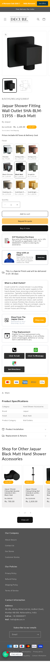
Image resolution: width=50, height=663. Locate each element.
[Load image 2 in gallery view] (25, 85)
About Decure (11, 540)
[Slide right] (30, 513)
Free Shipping (14, 130)
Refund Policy (11, 579)
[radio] (8, 152)
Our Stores (9, 551)
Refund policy (26, 652)
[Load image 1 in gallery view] (10, 85)
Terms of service (11, 655)
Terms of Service (12, 590)
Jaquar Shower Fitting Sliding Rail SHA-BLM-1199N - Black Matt (33, 492)
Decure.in (16, 652)
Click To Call (14, 356)
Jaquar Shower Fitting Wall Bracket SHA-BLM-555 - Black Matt (12, 492)
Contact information (39, 655)
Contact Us (9, 545)
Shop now (39, 320)
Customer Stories (12, 557)
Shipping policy (24, 655)
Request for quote (25, 221)
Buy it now (25, 228)
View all (25, 520)
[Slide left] (19, 513)
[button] (5, 19)
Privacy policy (38, 652)
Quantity (5, 200)
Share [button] (7, 393)
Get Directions (14, 369)
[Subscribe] (38, 635)
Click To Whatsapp (35, 356)
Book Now (41, 257)
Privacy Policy (10, 573)
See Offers (42, 3)
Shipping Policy (11, 585)
